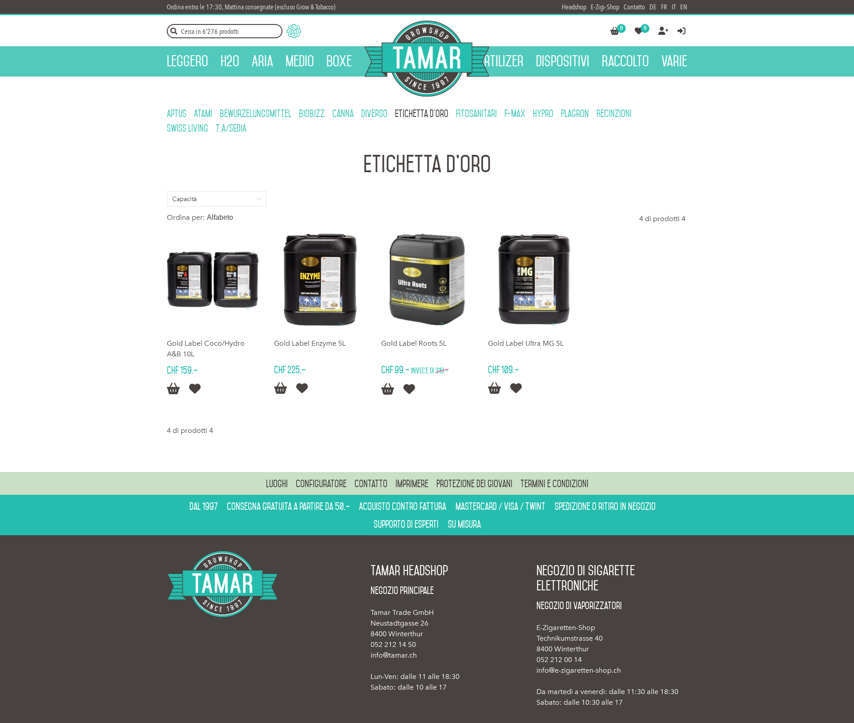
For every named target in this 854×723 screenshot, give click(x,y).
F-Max (514, 113)
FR (664, 7)
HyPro (543, 113)
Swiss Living (187, 128)
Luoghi (277, 483)
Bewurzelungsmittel (255, 113)
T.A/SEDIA (231, 128)
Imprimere (411, 483)
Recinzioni (614, 113)
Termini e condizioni (554, 483)
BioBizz (312, 113)
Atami (203, 113)
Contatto (634, 7)
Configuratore (321, 483)
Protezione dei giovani (474, 483)
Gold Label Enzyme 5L (310, 343)
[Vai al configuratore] (294, 31)
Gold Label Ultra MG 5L (526, 343)
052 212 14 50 (393, 644)
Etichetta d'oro (421, 113)
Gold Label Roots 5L (414, 343)
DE (653, 7)
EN (683, 7)
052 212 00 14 (559, 659)
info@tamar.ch (394, 655)
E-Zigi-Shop (605, 7)
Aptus (176, 113)
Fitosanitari (476, 113)
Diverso (374, 113)
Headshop (574, 7)
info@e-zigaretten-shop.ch (578, 670)
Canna (343, 113)
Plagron (575, 113)
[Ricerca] (173, 31)
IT (674, 7)
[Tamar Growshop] (426, 58)
